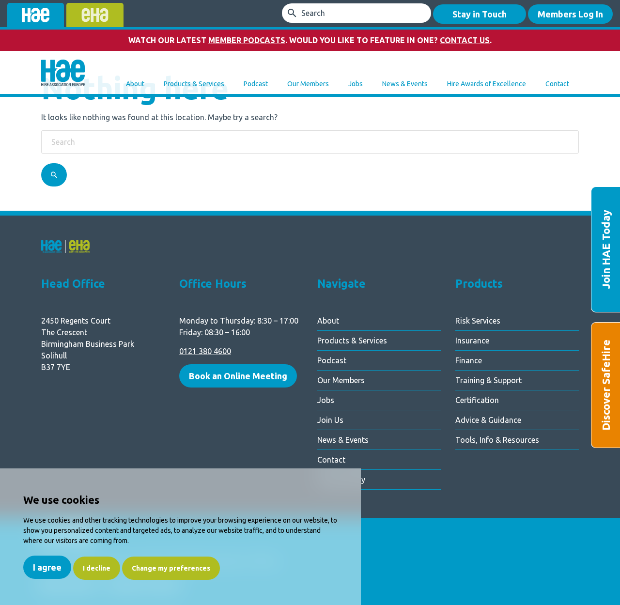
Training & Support (488, 380)
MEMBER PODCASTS (246, 40)
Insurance (472, 340)
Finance (468, 360)
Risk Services (477, 320)
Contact (557, 84)
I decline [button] (96, 568)
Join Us (330, 420)
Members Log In (570, 14)
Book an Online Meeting (238, 376)
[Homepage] (63, 74)
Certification (477, 400)
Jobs (355, 84)
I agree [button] (47, 567)
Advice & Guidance (488, 420)
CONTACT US (465, 40)
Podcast (256, 84)
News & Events (405, 84)
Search (313, 13)
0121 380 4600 (205, 351)
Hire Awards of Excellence (486, 84)
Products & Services (194, 84)
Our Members (308, 84)
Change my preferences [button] (171, 568)
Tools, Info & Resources (497, 439)
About (135, 84)
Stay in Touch (479, 14)
